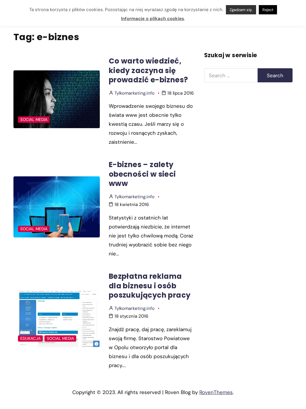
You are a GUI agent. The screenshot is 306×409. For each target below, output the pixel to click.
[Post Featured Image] (56, 99)
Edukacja (30, 338)
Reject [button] (267, 9)
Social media (34, 119)
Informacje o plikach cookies (152, 19)
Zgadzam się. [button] (241, 9)
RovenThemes (216, 392)
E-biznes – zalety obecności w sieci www (142, 174)
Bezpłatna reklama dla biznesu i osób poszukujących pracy (150, 285)
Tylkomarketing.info (134, 93)
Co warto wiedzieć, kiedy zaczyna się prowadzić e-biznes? (148, 70)
